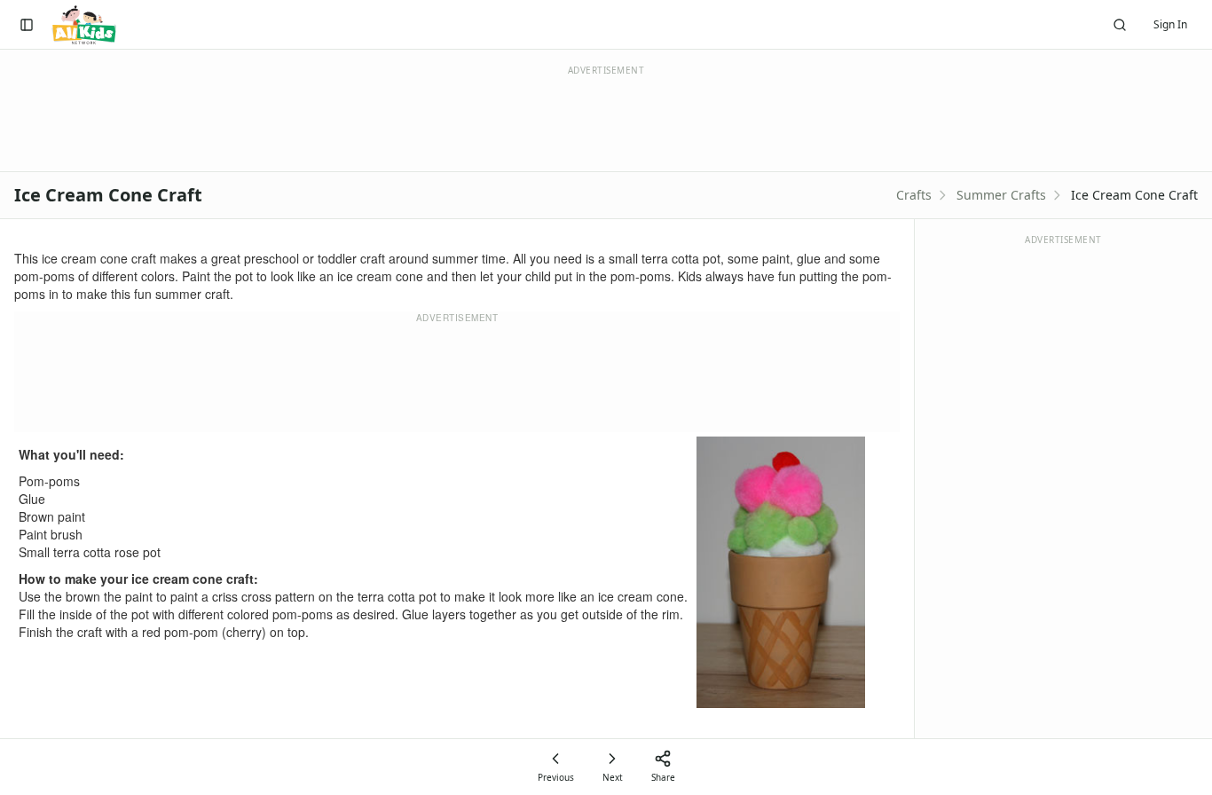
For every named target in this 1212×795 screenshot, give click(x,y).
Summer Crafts (1001, 194)
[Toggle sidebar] (26, 24)
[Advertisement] (457, 378)
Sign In (1170, 24)
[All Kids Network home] (84, 25)
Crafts (914, 194)
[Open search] (1119, 24)
